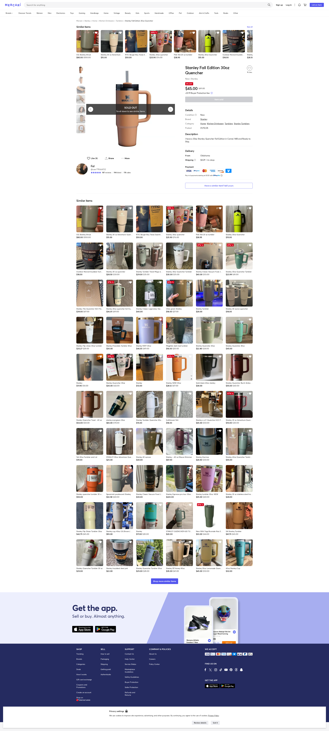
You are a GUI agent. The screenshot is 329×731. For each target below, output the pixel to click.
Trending (79, 654)
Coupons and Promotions (81, 685)
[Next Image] (170, 109)
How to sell (105, 654)
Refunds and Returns (130, 693)
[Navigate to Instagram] (215, 669)
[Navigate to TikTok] (220, 669)
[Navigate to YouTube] (226, 669)
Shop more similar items (164, 581)
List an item (317, 5)
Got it (215, 722)
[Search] (269, 4)
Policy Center (154, 664)
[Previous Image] (90, 109)
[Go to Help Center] (196, 114)
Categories (80, 664)
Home (94, 21)
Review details (200, 722)
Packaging (105, 659)
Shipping (104, 664)
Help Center (130, 659)
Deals (78, 669)
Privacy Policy (213, 715)
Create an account (83, 692)
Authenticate (106, 674)
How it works (81, 674)
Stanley (87, 21)
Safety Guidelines (132, 677)
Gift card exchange (84, 679)
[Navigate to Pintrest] (231, 669)
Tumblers (119, 21)
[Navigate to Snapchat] (241, 669)
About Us (153, 654)
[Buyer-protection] (211, 93)
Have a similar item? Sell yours (218, 185)
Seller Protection (131, 687)
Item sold (218, 99)
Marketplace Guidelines (130, 670)
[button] (299, 4)
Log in (289, 4)
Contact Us (129, 654)
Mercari (79, 21)
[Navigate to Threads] (236, 669)
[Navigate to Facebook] (205, 669)
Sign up (279, 4)
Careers (152, 659)
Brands (79, 659)
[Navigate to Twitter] (210, 669)
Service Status (130, 664)
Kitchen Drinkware (106, 21)
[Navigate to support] (207, 654)
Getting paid (106, 669)
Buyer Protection (131, 682)
